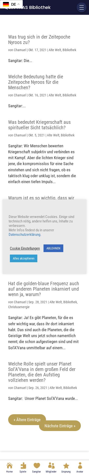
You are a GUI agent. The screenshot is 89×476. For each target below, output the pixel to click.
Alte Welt (55, 50)
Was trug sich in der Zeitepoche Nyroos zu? (39, 39)
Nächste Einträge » (59, 425)
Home (9, 471)
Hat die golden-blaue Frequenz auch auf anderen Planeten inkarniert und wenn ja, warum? (43, 289)
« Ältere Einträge (27, 419)
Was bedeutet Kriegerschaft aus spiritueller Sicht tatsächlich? (39, 124)
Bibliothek (69, 50)
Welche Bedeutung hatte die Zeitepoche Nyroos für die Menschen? (35, 82)
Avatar (79, 471)
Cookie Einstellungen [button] (25, 248)
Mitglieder (51, 471)
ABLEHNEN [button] (53, 248)
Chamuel (20, 50)
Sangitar (36, 471)
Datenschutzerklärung (24, 234)
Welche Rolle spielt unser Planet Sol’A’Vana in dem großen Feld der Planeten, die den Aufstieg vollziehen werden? (41, 372)
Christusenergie (19, 307)
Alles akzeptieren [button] (23, 258)
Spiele (23, 471)
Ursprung (65, 471)
